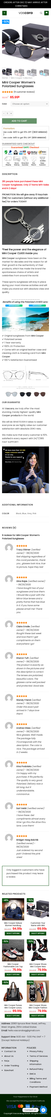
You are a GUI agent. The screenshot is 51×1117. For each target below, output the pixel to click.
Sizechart (9, 1070)
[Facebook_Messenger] (43, 1110)
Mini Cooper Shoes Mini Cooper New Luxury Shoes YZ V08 (38, 966)
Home (5, 78)
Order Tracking (11, 1065)
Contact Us (10, 1051)
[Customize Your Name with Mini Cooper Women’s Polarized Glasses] (38, 909)
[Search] (41, 13)
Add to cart (19, 120)
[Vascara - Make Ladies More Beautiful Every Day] (26, 13)
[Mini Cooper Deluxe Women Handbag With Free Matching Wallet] (13, 909)
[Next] (44, 42)
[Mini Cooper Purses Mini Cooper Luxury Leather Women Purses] (13, 991)
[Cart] (46, 13)
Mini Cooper (8, 258)
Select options (13, 933)
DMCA (33, 1073)
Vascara (9, 408)
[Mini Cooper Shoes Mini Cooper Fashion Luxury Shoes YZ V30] (38, 991)
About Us (8, 1056)
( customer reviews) (24, 92)
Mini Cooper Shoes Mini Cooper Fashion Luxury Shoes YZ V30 (38, 1007)
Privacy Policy (36, 1051)
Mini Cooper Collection (21, 78)
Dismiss (32, 5)
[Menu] (4, 13)
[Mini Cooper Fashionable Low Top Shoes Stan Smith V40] (13, 950)
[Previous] (6, 42)
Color (4, 104)
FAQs (6, 1060)
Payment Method (38, 1086)
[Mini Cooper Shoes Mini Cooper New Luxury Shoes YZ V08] (38, 950)
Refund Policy (36, 1069)
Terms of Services (39, 1056)
